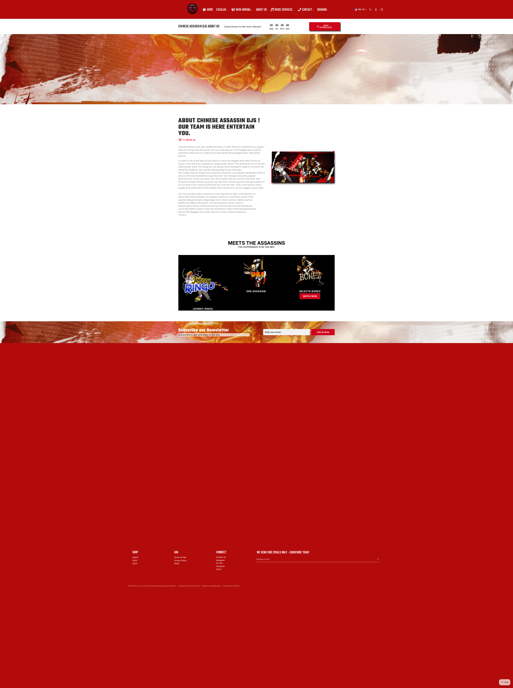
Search (135, 557)
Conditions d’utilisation (231, 586)
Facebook (220, 566)
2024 (134, 563)
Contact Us (221, 557)
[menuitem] (207, 9)
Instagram (220, 560)
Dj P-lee (137, 586)
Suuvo (218, 569)
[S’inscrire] (377, 559)
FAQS (176, 563)
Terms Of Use (180, 557)
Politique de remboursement (189, 586)
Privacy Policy (180, 560)
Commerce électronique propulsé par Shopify (158, 586)
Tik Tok (219, 563)
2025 (134, 560)
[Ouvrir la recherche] (370, 9)
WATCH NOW (310, 296)
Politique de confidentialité (211, 586)
